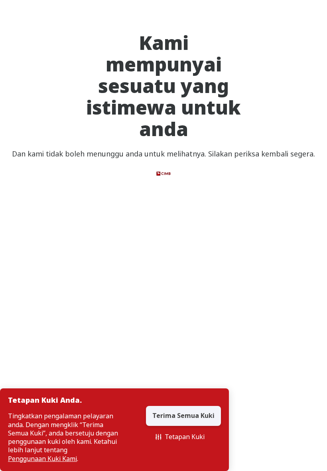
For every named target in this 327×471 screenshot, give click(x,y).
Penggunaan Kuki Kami (42, 459)
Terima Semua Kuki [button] (183, 415)
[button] (180, 437)
